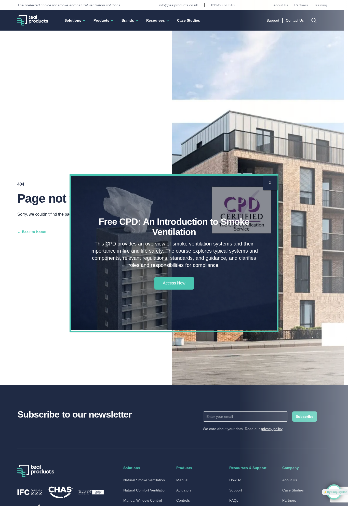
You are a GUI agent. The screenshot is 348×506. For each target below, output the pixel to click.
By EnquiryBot (312, 492)
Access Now (174, 283)
